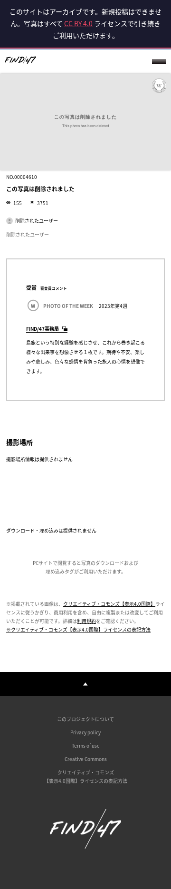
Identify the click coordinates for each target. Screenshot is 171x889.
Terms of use (86, 745)
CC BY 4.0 (78, 23)
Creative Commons (86, 758)
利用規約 (86, 620)
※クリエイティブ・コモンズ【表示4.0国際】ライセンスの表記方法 (78, 629)
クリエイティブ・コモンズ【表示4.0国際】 (109, 603)
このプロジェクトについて (85, 718)
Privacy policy (85, 732)
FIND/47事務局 (42, 328)
